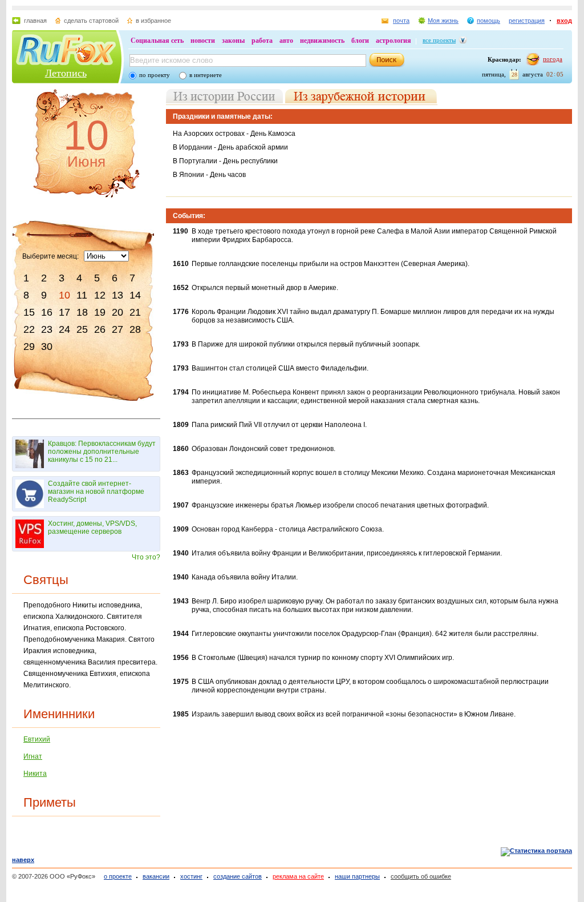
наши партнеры (357, 876)
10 (64, 295)
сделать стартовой (91, 20)
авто (286, 41)
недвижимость (322, 41)
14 (135, 295)
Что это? (146, 557)
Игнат (32, 756)
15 (29, 312)
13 (117, 295)
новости (202, 41)
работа (262, 41)
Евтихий (36, 739)
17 (64, 312)
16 (46, 312)
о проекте (118, 876)
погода (552, 58)
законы (233, 41)
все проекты (439, 40)
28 (135, 329)
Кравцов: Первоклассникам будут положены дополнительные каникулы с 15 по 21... (102, 452)
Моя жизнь (443, 20)
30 (46, 346)
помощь (488, 20)
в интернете (205, 74)
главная (35, 20)
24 (64, 329)
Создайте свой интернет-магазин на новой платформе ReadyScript (96, 492)
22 (29, 329)
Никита (35, 774)
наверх (23, 859)
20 (117, 312)
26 (100, 329)
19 (100, 312)
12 (100, 295)
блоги (360, 41)
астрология (393, 41)
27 (117, 329)
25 (82, 329)
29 (29, 346)
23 (46, 329)
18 (82, 312)
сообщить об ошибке (421, 876)
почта (401, 20)
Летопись (66, 73)
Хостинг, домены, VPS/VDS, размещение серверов (92, 527)
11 (81, 295)
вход (564, 20)
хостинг (191, 876)
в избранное (153, 20)
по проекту (154, 74)
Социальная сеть (157, 41)
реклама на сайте (298, 876)
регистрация (527, 20)
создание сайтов (237, 876)
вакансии (156, 876)
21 (135, 312)
